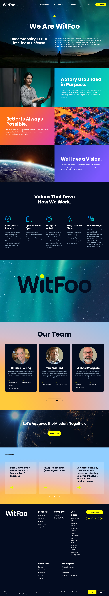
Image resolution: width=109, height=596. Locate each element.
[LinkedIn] (88, 518)
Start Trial (101, 5)
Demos (40, 567)
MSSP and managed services (74, 547)
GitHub (64, 570)
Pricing (40, 575)
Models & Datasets (68, 567)
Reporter (41, 518)
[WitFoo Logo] (16, 513)
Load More (54, 400)
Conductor (41, 515)
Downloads (65, 573)
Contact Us (54, 433)
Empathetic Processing (69, 575)
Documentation (43, 570)
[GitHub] (92, 518)
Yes (92, 592)
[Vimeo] (101, 518)
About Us (86, 5)
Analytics (41, 521)
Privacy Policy (23, 594)
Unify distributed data (74, 540)
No (101, 592)
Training (40, 578)
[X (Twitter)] (97, 518)
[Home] (9, 4)
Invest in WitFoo (59, 518)
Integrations (42, 573)
